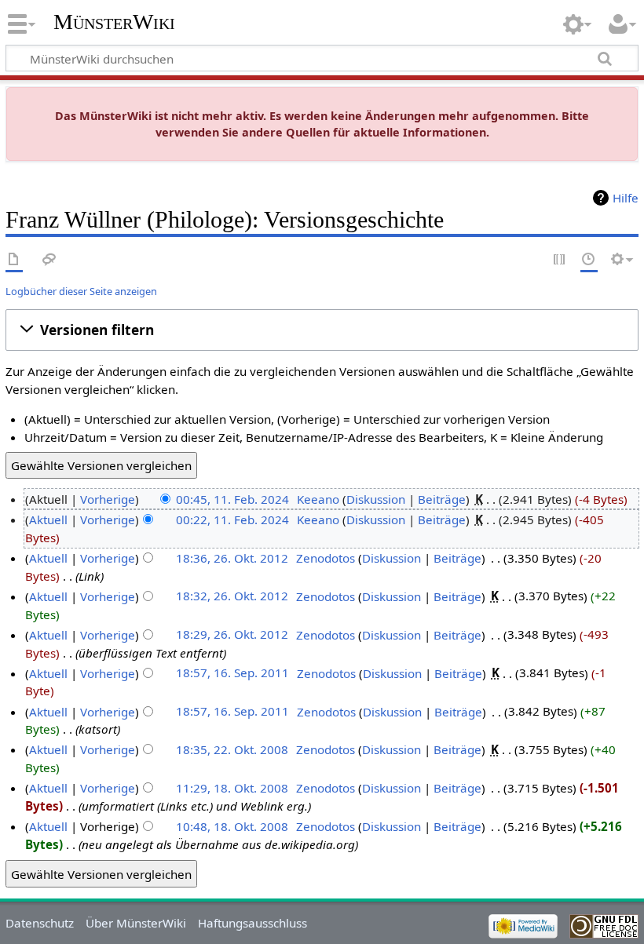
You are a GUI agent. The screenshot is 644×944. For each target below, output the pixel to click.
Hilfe (626, 198)
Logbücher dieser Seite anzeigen (81, 291)
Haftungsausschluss (252, 923)
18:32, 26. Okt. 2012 (232, 596)
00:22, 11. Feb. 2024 (232, 519)
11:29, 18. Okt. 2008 (232, 788)
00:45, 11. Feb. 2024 (232, 499)
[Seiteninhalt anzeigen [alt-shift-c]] (14, 260)
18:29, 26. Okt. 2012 (232, 635)
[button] (322, 329)
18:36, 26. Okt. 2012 (232, 558)
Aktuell (48, 519)
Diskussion (375, 499)
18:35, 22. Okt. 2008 (232, 749)
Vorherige (107, 499)
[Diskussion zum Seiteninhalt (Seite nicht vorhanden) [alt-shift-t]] (49, 260)
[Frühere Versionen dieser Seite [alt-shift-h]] (589, 260)
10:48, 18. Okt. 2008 (232, 826)
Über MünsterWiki (136, 923)
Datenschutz (39, 923)
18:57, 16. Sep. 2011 (232, 673)
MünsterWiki (114, 21)
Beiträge (442, 499)
